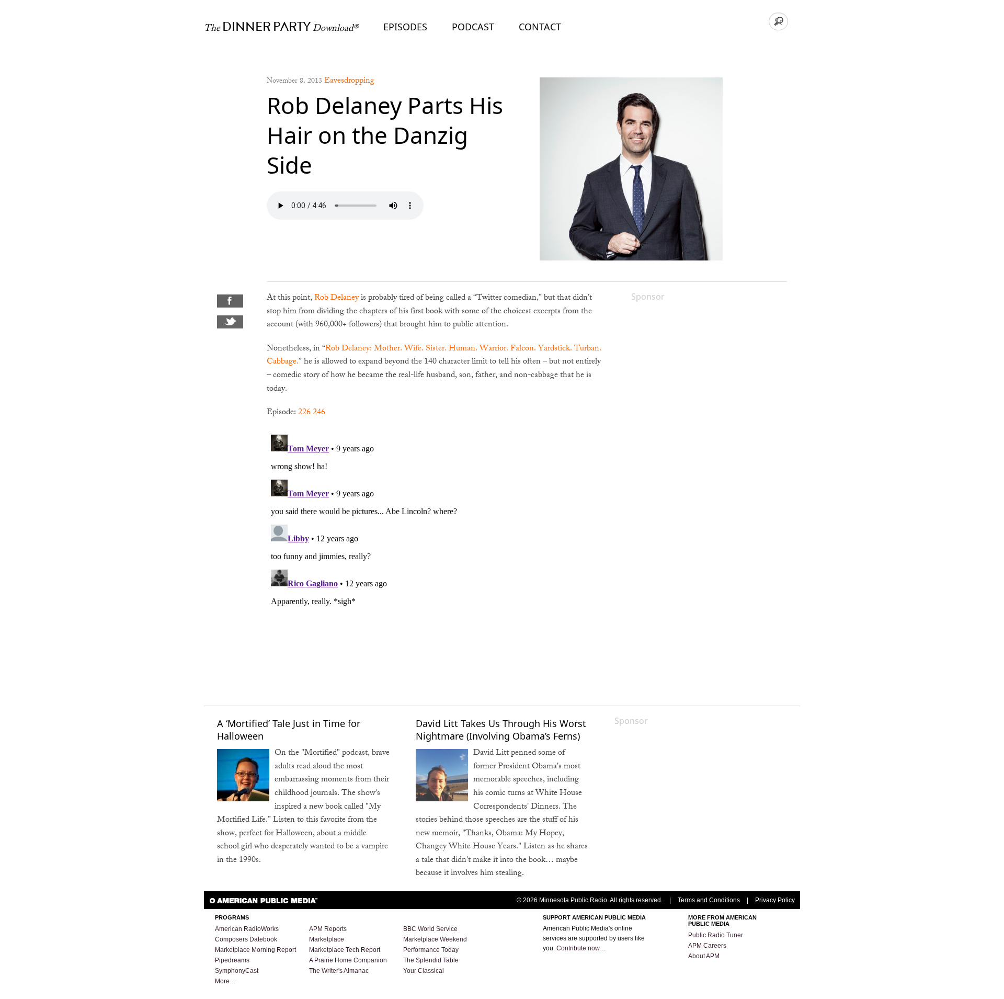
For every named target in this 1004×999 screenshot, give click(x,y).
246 (319, 413)
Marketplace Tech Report (344, 949)
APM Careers (707, 945)
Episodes (405, 26)
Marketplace (326, 939)
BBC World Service (430, 929)
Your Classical (423, 970)
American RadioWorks (247, 929)
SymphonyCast (236, 970)
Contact (540, 26)
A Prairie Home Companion (348, 960)
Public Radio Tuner (715, 935)
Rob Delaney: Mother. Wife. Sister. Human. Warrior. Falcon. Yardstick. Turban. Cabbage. (434, 356)
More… (225, 981)
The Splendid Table (431, 960)
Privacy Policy (775, 900)
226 (304, 413)
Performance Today (431, 949)
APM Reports (328, 929)
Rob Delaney (336, 298)
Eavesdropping (349, 81)
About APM (704, 956)
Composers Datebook (246, 939)
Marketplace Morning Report (255, 949)
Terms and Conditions (709, 900)
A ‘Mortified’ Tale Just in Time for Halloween (288, 729)
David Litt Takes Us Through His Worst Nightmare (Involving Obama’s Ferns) (501, 729)
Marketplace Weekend (435, 939)
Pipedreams (232, 960)
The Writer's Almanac (339, 970)
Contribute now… (581, 948)
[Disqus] (436, 561)
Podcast (473, 26)
